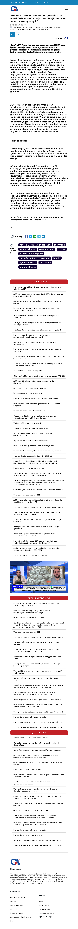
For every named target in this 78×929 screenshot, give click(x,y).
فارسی (35, 2)
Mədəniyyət (15, 909)
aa (17, 34)
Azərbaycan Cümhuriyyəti (21, 917)
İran (12, 921)
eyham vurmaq (28, 262)
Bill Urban (59, 245)
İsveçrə (61, 249)
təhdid (56, 258)
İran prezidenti (28, 249)
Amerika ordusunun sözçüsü (35, 245)
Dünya (13, 901)
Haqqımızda (44, 905)
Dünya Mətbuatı (17, 905)
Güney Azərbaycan (18, 897)
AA (13, 34)
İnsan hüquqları (17, 913)
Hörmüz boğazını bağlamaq (35, 258)
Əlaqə (41, 901)
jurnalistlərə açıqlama (31, 253)
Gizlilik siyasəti (45, 909)
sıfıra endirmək (28, 267)
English (46, 2)
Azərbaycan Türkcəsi (19, 2)
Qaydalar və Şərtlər (47, 913)
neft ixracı (45, 262)
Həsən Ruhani (46, 249)
